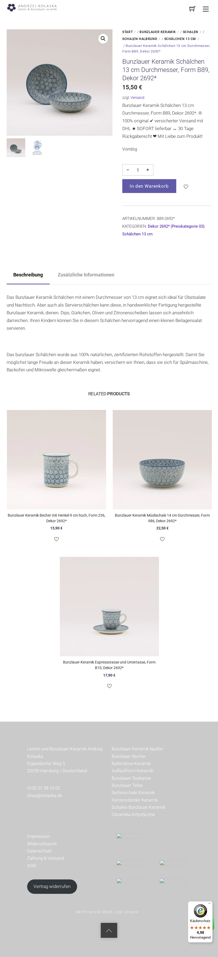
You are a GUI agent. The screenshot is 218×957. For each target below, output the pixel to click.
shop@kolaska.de (44, 795)
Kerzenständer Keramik (135, 800)
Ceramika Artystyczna (133, 814)
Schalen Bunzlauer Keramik (138, 807)
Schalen (190, 32)
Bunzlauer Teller (127, 785)
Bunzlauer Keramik (158, 32)
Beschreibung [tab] (28, 275)
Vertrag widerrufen (51, 886)
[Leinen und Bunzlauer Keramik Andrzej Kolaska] (35, 7)
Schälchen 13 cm (180, 39)
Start (127, 32)
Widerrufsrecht (42, 843)
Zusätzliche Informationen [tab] (86, 275)
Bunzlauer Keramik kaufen (137, 748)
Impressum (38, 836)
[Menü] (209, 904)
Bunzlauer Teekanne (131, 778)
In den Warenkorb (149, 186)
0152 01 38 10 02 (43, 788)
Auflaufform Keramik (132, 770)
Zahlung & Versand (45, 858)
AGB (31, 865)
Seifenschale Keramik (133, 792)
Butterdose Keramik (131, 763)
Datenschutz (39, 851)
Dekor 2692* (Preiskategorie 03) (176, 226)
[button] (103, 38)
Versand (137, 97)
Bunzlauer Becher (129, 756)
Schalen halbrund (139, 39)
